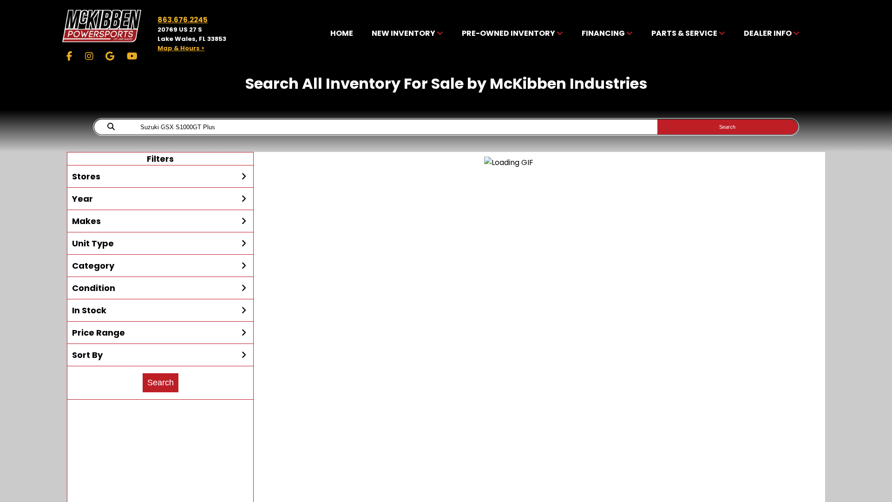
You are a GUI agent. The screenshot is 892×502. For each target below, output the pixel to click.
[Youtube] (132, 56)
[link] (342, 34)
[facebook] (69, 56)
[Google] (109, 56)
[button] (160, 176)
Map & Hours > (180, 48)
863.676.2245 (182, 20)
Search (727, 127)
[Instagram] (89, 56)
